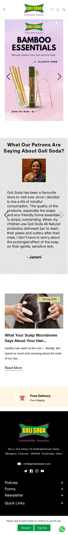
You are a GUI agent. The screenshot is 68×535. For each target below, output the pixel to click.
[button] (4, 9)
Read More (13, 368)
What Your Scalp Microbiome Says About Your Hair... (31, 338)
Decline (42, 527)
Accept (25, 527)
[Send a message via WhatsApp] (62, 529)
